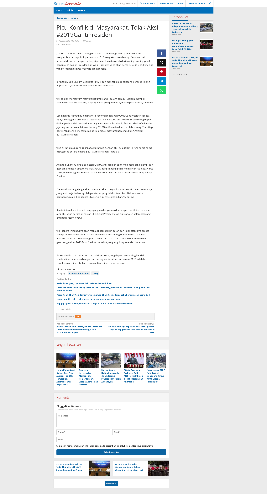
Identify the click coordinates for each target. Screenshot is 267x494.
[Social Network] (210, 3)
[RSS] (78, 316)
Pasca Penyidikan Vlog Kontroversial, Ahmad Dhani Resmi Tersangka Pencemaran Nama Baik (103, 295)
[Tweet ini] (161, 62)
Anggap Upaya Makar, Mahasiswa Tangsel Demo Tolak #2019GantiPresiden (94, 303)
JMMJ (95, 273)
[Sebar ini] (161, 53)
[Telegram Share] (161, 81)
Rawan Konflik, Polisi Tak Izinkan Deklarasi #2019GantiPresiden (88, 299)
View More (111, 483)
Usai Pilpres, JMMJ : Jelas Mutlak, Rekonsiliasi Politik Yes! (84, 283)
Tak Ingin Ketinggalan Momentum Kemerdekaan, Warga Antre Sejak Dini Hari (129, 467)
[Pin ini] (161, 72)
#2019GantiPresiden (79, 273)
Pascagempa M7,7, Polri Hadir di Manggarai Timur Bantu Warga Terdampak (155, 376)
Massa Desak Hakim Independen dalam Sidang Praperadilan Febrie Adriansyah (111, 376)
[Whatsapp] (161, 90)
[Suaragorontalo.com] (68, 3)
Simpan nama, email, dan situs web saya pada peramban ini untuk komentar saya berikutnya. (106, 446)
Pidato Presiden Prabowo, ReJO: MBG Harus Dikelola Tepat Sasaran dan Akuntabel (133, 376)
